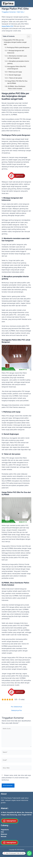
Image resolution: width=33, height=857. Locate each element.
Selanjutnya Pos (16, 710)
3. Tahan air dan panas (14, 78)
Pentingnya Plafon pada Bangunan (18, 47)
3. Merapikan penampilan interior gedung (18, 62)
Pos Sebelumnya (16, 706)
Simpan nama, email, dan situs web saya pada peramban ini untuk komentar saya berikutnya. (16, 777)
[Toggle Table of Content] (28, 36)
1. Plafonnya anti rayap (14, 72)
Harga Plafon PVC (7, 26)
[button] (29, 853)
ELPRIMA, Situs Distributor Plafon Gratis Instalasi (16, 87)
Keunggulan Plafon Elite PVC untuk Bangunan (16, 68)
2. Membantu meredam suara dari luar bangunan (17, 57)
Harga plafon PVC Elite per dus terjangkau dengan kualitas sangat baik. (15, 42)
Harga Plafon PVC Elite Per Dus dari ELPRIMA (17, 82)
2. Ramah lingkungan (14, 75)
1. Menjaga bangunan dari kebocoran (15, 52)
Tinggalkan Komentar (9, 12)
